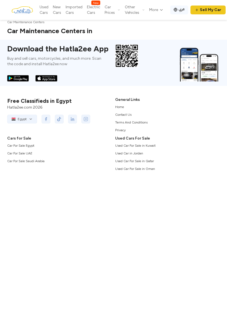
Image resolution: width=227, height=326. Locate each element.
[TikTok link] (59, 119)
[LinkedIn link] (72, 119)
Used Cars (44, 10)
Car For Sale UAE (19, 153)
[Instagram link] (85, 119)
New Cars (57, 10)
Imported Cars (74, 10)
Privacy (120, 130)
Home (119, 107)
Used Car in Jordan (129, 153)
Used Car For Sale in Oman (135, 169)
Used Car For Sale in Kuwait (135, 146)
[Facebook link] (46, 119)
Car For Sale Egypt (20, 146)
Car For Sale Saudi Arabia (26, 161)
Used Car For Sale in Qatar (134, 161)
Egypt (22, 119)
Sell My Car (210, 9)
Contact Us (123, 115)
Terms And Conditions (131, 122)
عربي (182, 9)
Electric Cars (93, 9)
